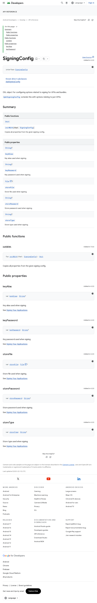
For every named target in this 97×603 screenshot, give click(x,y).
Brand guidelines (25, 585)
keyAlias (9, 154)
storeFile (9, 187)
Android (6, 491)
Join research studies (73, 535)
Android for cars (72, 503)
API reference (10, 12)
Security (6, 499)
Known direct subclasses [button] (16, 80)
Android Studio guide (42, 526)
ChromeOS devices (73, 499)
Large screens (71, 491)
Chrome (6, 566)
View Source (87, 57)
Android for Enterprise (11, 495)
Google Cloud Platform (11, 573)
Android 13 (7, 539)
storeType (10, 220)
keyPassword (10, 170)
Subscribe (33, 591)
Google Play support (73, 531)
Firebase (6, 569)
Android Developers (10, 20)
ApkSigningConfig (13, 82)
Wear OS (69, 495)
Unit (7, 122)
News (5, 506)
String (8, 148)
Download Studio (40, 538)
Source (5, 503)
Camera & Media (40, 503)
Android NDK (39, 541)
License (13, 585)
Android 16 (7, 528)
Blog (4, 510)
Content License (68, 465)
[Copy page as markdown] (44, 59)
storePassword (11, 204)
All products (7, 577)
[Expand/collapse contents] (16, 26)
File (7, 181)
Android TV (70, 506)
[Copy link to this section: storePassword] (22, 388)
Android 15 (7, 531)
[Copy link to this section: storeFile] (14, 354)
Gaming (37, 491)
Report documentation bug (76, 528)
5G (35, 510)
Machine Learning (41, 495)
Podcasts (6, 514)
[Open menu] (3, 3)
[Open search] (62, 2)
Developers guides (41, 530)
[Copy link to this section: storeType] (16, 422)
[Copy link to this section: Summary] (18, 107)
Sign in (91, 3)
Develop (22, 20)
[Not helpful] (92, 20)
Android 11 (7, 547)
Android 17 (7, 524)
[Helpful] (89, 20)
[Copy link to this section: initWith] (13, 247)
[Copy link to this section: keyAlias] (14, 286)
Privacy (37, 506)
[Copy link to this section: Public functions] (27, 236)
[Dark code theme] (92, 67)
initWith (9, 128)
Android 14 (7, 535)
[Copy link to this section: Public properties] (29, 276)
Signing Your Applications (17, 310)
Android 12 (7, 543)
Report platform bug (73, 524)
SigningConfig (21, 69)
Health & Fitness (40, 499)
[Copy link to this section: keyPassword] (19, 320)
